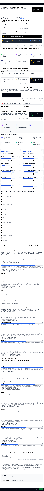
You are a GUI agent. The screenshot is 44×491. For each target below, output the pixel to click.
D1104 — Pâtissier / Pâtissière (21, 18)
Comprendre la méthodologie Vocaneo (7, 469)
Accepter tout (41, 489)
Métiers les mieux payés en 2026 (6, 480)
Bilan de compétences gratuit (6, 479)
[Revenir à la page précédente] (1, 1)
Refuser (37, 489)
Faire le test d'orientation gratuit (6, 476)
